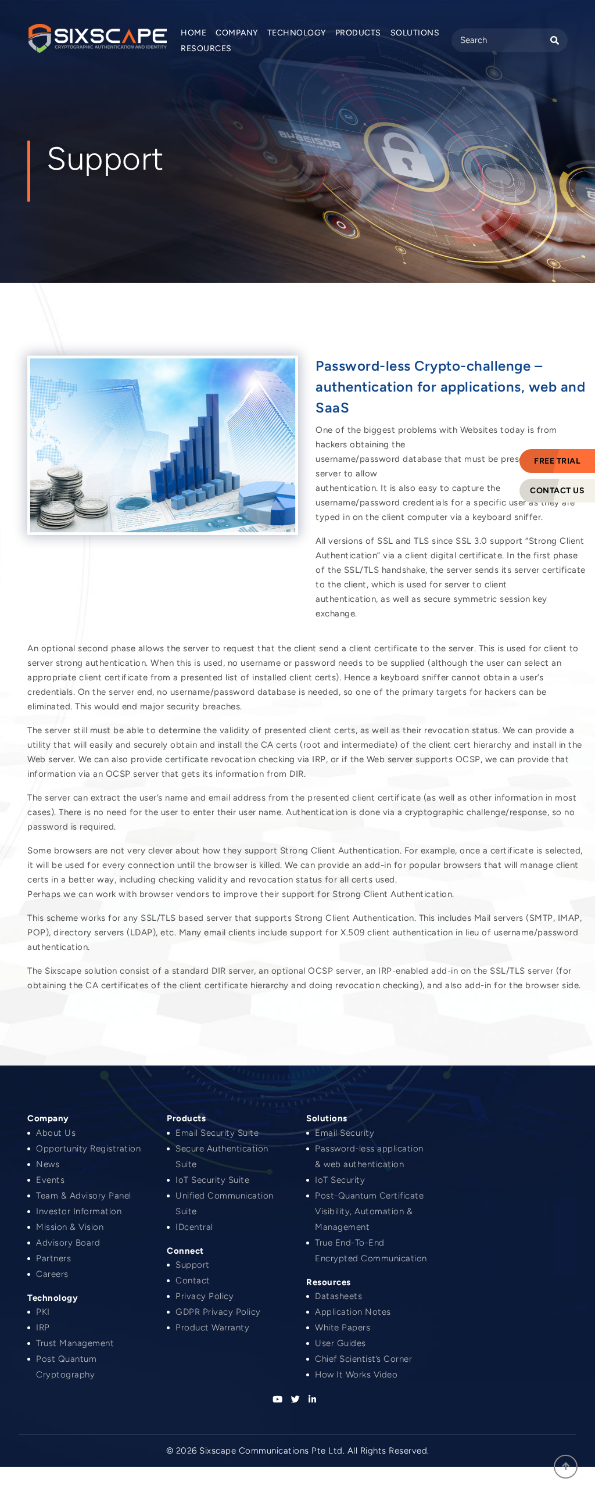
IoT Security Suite (212, 1180)
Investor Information (78, 1211)
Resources (206, 48)
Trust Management (75, 1343)
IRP (43, 1327)
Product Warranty (212, 1327)
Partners (53, 1258)
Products (358, 33)
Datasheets (338, 1296)
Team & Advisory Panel (83, 1195)
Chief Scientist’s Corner (363, 1359)
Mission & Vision (69, 1227)
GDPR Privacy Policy (218, 1312)
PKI (43, 1312)
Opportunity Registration (88, 1148)
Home (193, 33)
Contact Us (557, 491)
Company (237, 33)
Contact (192, 1280)
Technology (296, 33)
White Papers (342, 1327)
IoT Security (340, 1180)
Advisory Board (68, 1242)
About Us (56, 1133)
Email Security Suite (217, 1133)
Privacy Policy (204, 1296)
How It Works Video (356, 1374)
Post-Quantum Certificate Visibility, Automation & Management (369, 1211)
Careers (52, 1274)
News (47, 1164)
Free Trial (557, 461)
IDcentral (194, 1227)
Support (192, 1265)
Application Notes (353, 1312)
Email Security (344, 1133)
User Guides (340, 1343)
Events (50, 1180)
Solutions (415, 33)
